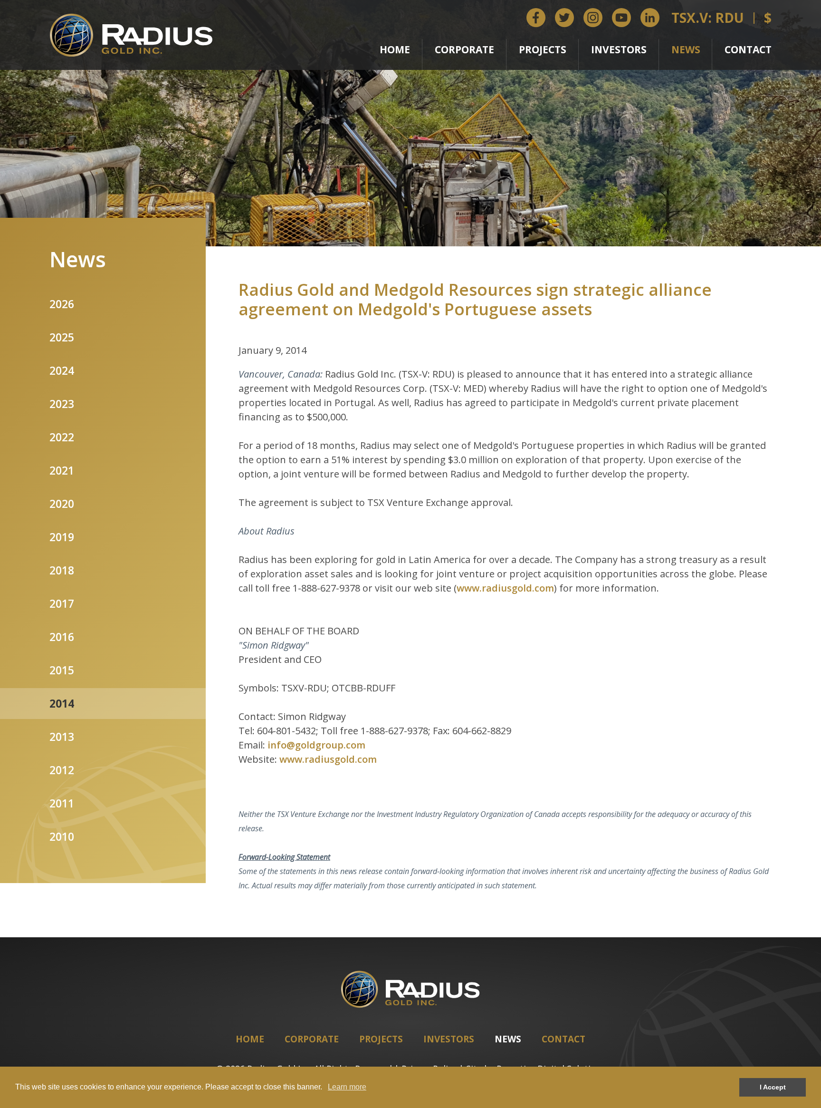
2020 (61, 503)
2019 (61, 536)
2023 (61, 403)
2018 (61, 570)
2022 (61, 437)
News (685, 49)
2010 (61, 836)
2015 (61, 670)
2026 (61, 303)
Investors (619, 49)
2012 (61, 770)
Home (395, 49)
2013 (61, 736)
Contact (748, 49)
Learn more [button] (347, 1087)
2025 (61, 337)
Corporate (464, 49)
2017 (61, 603)
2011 (61, 803)
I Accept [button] (773, 1087)
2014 (61, 703)
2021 (61, 470)
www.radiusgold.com (505, 588)
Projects (542, 49)
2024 (61, 370)
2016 (61, 636)
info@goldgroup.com (316, 745)
